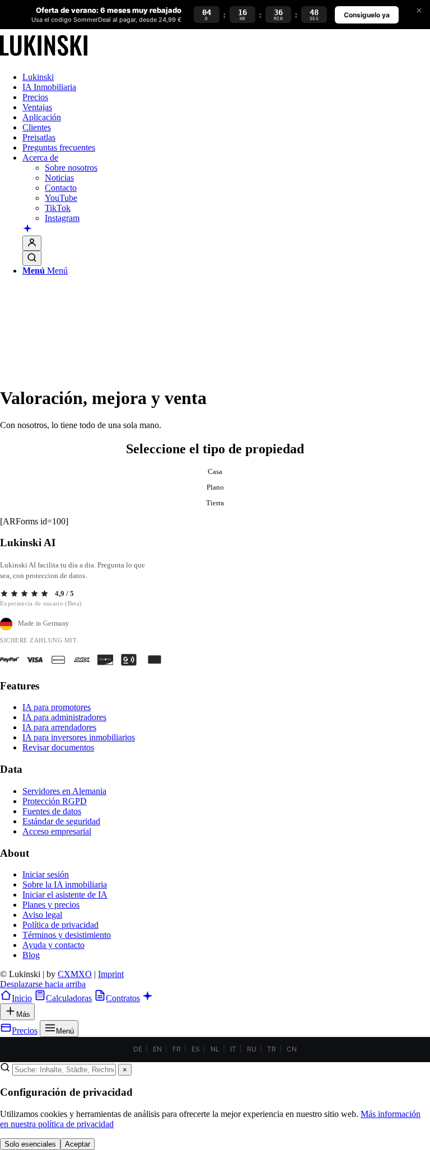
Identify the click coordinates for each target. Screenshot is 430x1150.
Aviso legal (42, 914)
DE (137, 1049)
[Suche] (31, 258)
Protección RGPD (54, 801)
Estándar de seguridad (61, 821)
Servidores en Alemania (64, 791)
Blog (31, 955)
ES (195, 1049)
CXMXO (75, 974)
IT (233, 1049)
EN (157, 1049)
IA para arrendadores (59, 727)
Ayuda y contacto (53, 945)
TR (271, 1049)
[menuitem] (226, 77)
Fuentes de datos (51, 811)
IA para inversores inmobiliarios (78, 737)
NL (215, 1049)
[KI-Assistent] (27, 229)
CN (292, 1049)
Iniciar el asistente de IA (65, 894)
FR (176, 1049)
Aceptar (77, 1144)
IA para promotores (56, 707)
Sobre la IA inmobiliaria (64, 884)
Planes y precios (51, 904)
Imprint (111, 974)
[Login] (31, 243)
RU (251, 1049)
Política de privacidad (60, 925)
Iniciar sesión (45, 874)
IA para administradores (64, 717)
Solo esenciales (30, 1144)
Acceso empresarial (56, 831)
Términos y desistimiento (66, 935)
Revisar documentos (58, 747)
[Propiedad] (43, 58)
